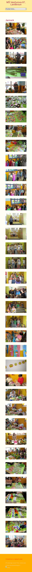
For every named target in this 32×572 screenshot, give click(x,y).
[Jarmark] (16, 29)
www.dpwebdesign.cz (15, 565)
